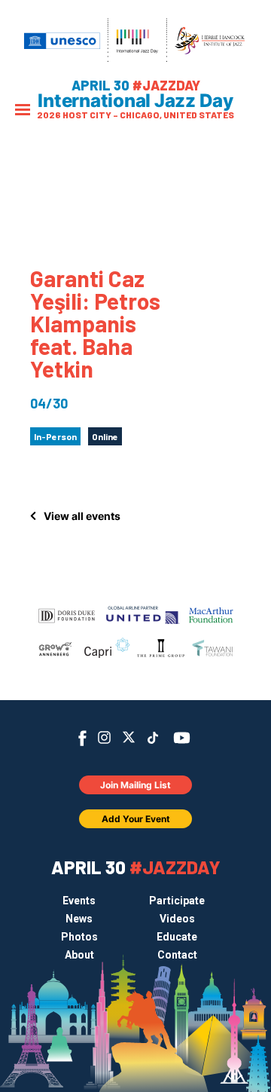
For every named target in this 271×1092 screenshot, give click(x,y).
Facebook (82, 738)
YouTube (182, 737)
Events (79, 901)
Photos (79, 937)
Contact (177, 955)
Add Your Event (136, 818)
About (79, 955)
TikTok (153, 737)
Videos (177, 919)
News (79, 919)
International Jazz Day (135, 101)
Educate (177, 937)
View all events (82, 515)
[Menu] (22, 111)
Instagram (104, 737)
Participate (177, 901)
